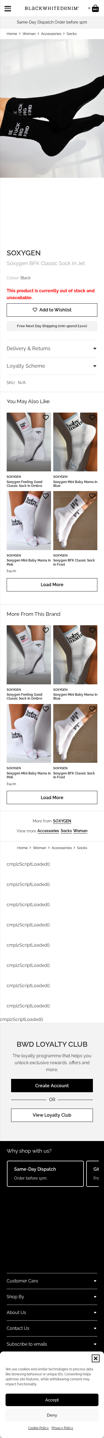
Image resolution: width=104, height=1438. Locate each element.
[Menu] (9, 8)
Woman (29, 34)
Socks (72, 34)
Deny (52, 1415)
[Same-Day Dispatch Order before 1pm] (52, 22)
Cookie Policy (38, 1428)
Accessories (51, 34)
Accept (52, 1400)
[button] (95, 1358)
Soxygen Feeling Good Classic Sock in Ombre (24, 484)
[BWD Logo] (52, 8)
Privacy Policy (62, 1428)
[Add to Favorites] (45, 417)
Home (12, 34)
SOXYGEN (24, 253)
